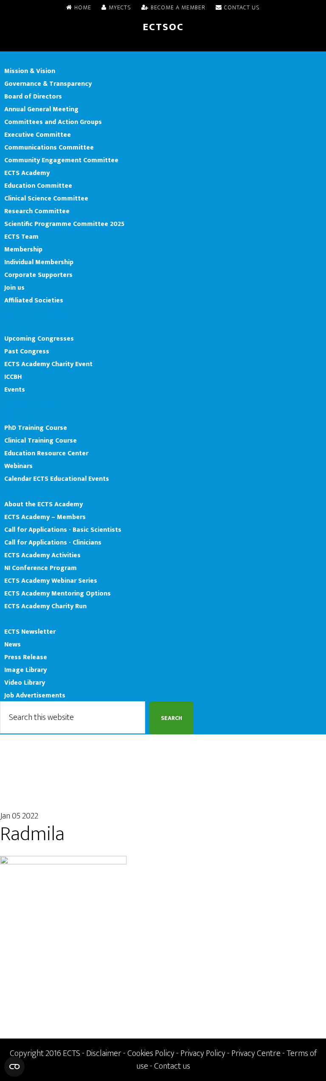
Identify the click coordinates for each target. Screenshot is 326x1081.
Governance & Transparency (48, 83)
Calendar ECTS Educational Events (56, 478)
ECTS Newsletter (30, 631)
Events (14, 325)
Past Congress (26, 351)
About (13, 58)
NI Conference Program (40, 567)
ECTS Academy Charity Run (45, 606)
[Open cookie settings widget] (14, 1066)
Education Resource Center (46, 453)
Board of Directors (33, 96)
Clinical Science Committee (46, 198)
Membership (23, 249)
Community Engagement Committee (61, 160)
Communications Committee (49, 147)
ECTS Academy (27, 172)
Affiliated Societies (33, 300)
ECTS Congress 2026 (35, 313)
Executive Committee (37, 134)
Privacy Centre (256, 1053)
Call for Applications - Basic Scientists (62, 529)
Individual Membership (38, 262)
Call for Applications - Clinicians (52, 542)
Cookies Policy (150, 1053)
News (12, 618)
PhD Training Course (35, 427)
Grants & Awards (30, 402)
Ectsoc (163, 27)
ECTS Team (21, 236)
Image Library (25, 669)
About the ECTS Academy (43, 504)
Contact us (172, 1066)
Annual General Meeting (41, 109)
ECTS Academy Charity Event (48, 364)
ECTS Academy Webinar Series (50, 580)
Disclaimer (103, 1053)
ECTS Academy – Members (45, 516)
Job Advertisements (34, 695)
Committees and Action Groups (53, 121)
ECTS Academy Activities (42, 555)
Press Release (25, 657)
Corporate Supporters (38, 274)
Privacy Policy (202, 1053)
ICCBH (13, 376)
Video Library (24, 682)
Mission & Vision (29, 70)
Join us (14, 287)
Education (19, 415)
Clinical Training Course (40, 440)
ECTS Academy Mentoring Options (57, 593)
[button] (163, 45)
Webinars (18, 465)
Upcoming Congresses (39, 338)
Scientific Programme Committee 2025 (64, 223)
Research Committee (37, 211)
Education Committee (38, 185)
